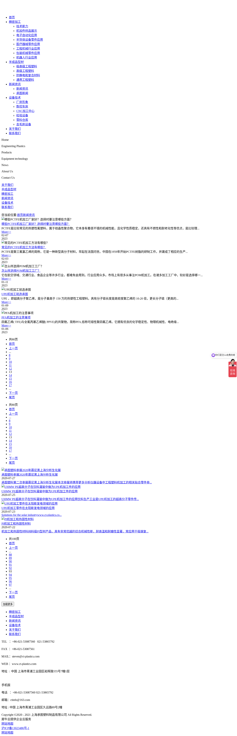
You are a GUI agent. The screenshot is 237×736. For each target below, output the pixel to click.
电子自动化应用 (26, 35)
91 (10, 564)
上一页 (13, 348)
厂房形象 (22, 102)
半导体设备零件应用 (29, 39)
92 (10, 568)
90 (10, 561)
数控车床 (22, 106)
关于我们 (15, 128)
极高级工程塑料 (26, 66)
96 (10, 581)
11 (10, 365)
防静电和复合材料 (28, 75)
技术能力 (22, 26)
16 (10, 382)
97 (10, 584)
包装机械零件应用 (28, 53)
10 (10, 361)
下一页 (13, 392)
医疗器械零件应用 (28, 44)
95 (10, 578)
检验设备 (22, 115)
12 (10, 368)
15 (10, 378)
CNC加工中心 (25, 111)
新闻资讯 (15, 84)
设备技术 (15, 97)
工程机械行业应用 (28, 48)
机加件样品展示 (26, 30)
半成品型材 (16, 62)
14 (10, 375)
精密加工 (15, 21)
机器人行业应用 (26, 57)
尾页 (12, 397)
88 (10, 554)
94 (10, 574)
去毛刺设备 (23, 124)
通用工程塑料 (25, 79)
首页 (12, 17)
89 (10, 558)
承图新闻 (22, 93)
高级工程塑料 (25, 70)
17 (10, 385)
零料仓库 (22, 119)
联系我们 (15, 133)
